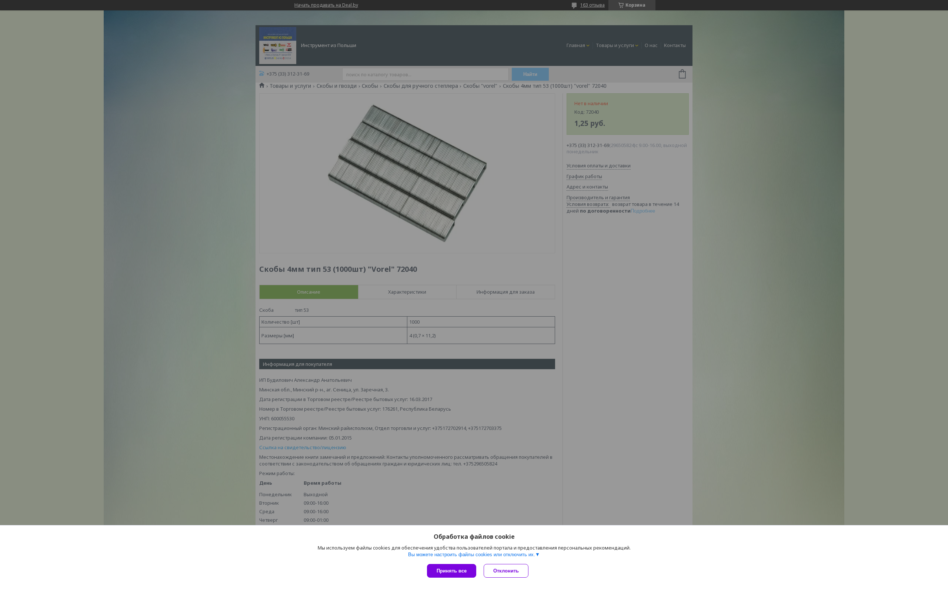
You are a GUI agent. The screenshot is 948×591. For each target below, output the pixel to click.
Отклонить (506, 571)
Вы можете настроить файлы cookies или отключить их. (471, 554)
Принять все (452, 571)
